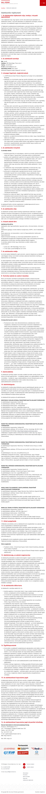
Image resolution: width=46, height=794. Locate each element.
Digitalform (42, 792)
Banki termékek (26, 776)
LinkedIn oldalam (30, 767)
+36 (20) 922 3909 (6, 767)
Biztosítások (25, 773)
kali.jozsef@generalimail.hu (10, 771)
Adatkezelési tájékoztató (28, 780)
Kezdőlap (3, 8)
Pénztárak (25, 774)
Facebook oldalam (30, 764)
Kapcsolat (25, 778)
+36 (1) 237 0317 (6, 768)
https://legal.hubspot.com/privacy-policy (27, 431)
